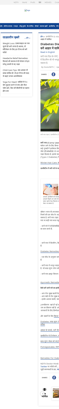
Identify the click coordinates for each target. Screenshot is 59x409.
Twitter (43, 366)
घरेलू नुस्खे (22, 26)
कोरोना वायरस (8, 26)
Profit (32, 2)
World (24, 2)
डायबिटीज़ (52, 26)
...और (27, 37)
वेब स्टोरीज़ (30, 26)
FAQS (16, 26)
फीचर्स (36, 26)
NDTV (16, 2)
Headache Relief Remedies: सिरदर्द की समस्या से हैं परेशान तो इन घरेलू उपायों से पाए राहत (16, 61)
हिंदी (40, 2)
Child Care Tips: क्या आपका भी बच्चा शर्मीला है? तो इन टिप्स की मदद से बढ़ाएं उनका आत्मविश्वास (16, 73)
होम (1, 26)
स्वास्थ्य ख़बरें (43, 26)
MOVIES (48, 2)
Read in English (47, 52)
